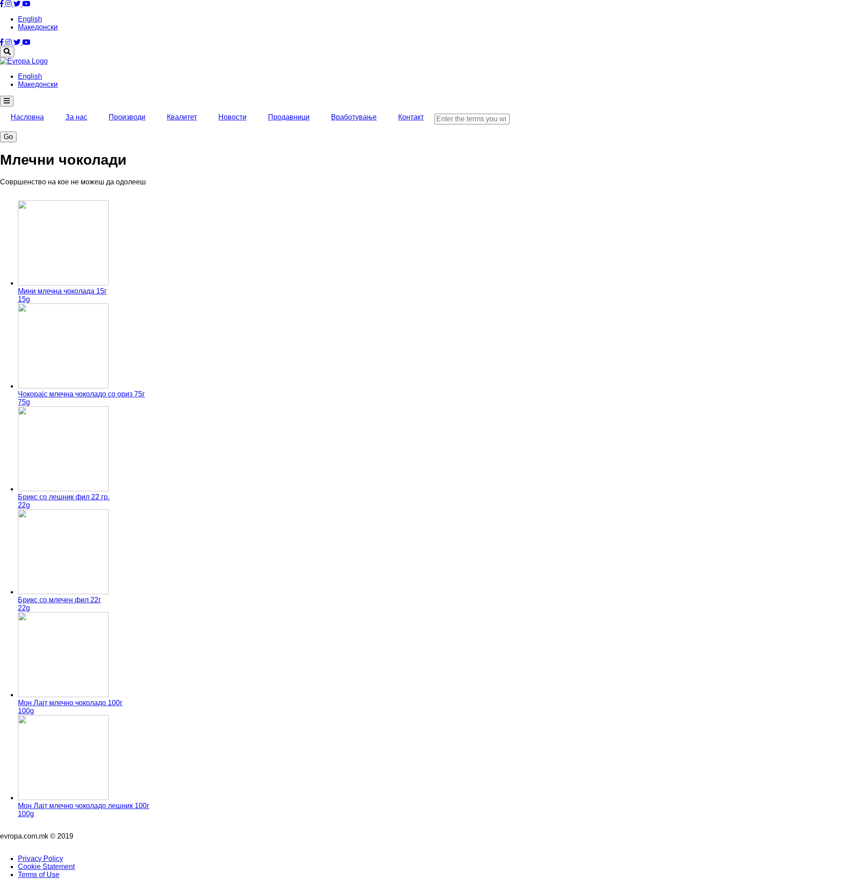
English (30, 19)
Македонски (38, 27)
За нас (76, 117)
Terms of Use (39, 874)
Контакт (411, 117)
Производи (127, 117)
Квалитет (182, 117)
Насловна (27, 117)
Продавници (289, 117)
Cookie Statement (46, 866)
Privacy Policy (40, 858)
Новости (232, 117)
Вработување (354, 117)
